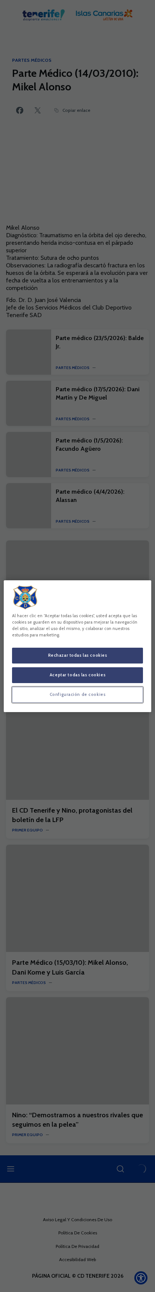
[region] (77, 646)
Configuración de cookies (78, 694)
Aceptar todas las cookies (77, 674)
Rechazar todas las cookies (77, 655)
